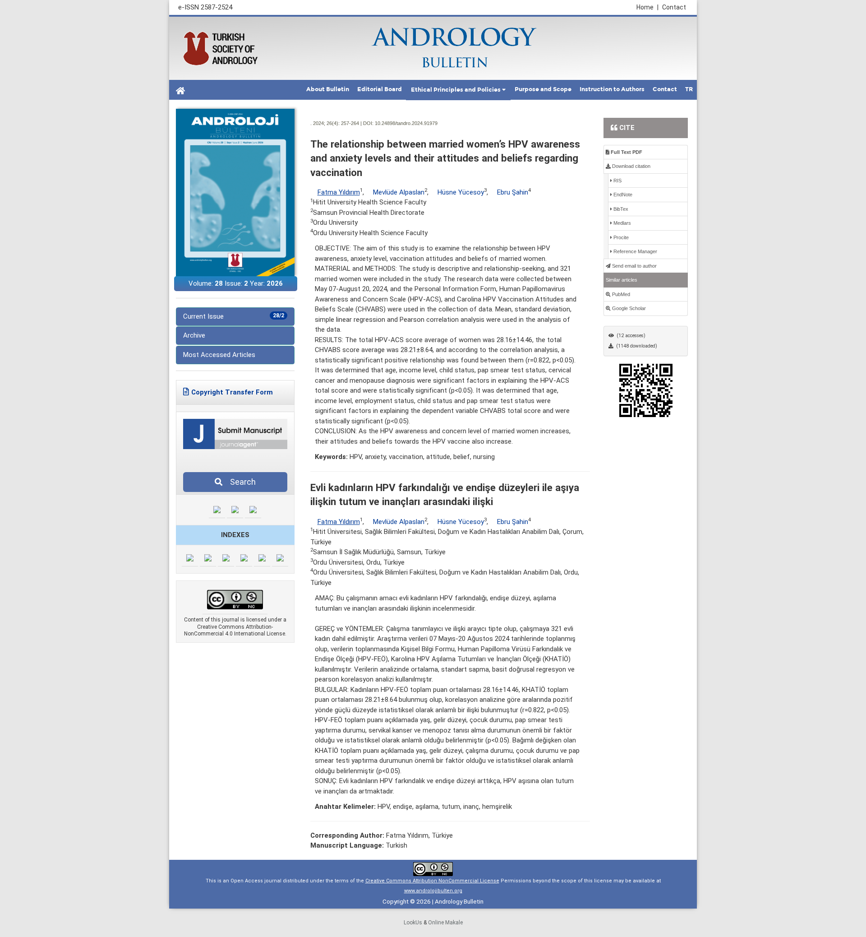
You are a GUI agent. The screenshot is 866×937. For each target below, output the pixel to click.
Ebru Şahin (512, 192)
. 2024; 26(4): (325, 123)
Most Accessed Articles (219, 355)
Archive (194, 335)
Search (240, 482)
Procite (620, 237)
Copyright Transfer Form (232, 392)
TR (689, 89)
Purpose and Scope (543, 89)
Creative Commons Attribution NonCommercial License (432, 881)
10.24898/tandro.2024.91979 (406, 123)
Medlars (621, 223)
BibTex (620, 209)
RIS (617, 180)
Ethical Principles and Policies (456, 89)
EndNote (622, 194)
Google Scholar (628, 308)
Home (647, 7)
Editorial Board (379, 89)
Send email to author (634, 266)
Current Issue (233, 316)
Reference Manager (634, 251)
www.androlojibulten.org (433, 891)
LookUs (413, 922)
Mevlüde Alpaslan (398, 192)
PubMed (620, 294)
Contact (674, 7)
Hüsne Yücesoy (461, 192)
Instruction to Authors (612, 89)
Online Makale (445, 922)
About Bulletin (327, 89)
